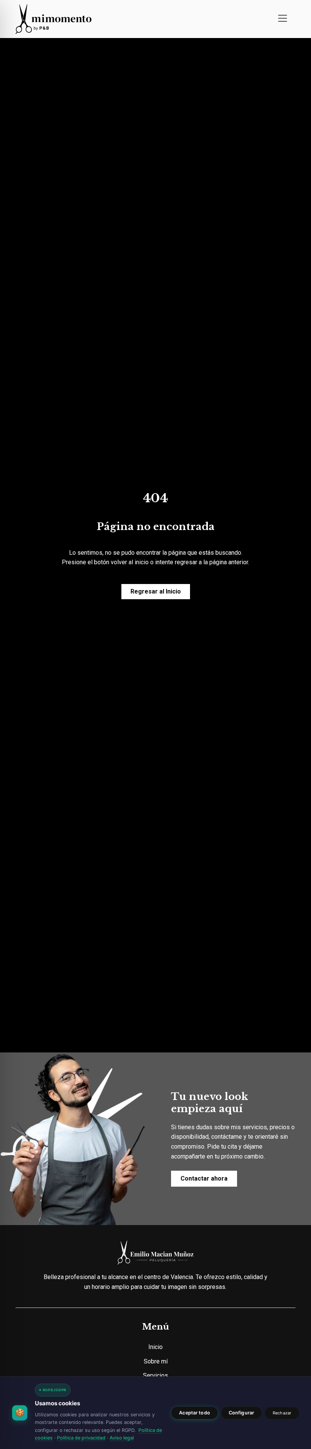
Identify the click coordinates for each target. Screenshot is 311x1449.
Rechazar (282, 1413)
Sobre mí (156, 1361)
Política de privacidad (81, 1438)
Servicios (155, 1375)
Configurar (241, 1413)
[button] (282, 19)
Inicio (155, 1347)
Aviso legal (122, 1438)
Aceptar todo (194, 1413)
